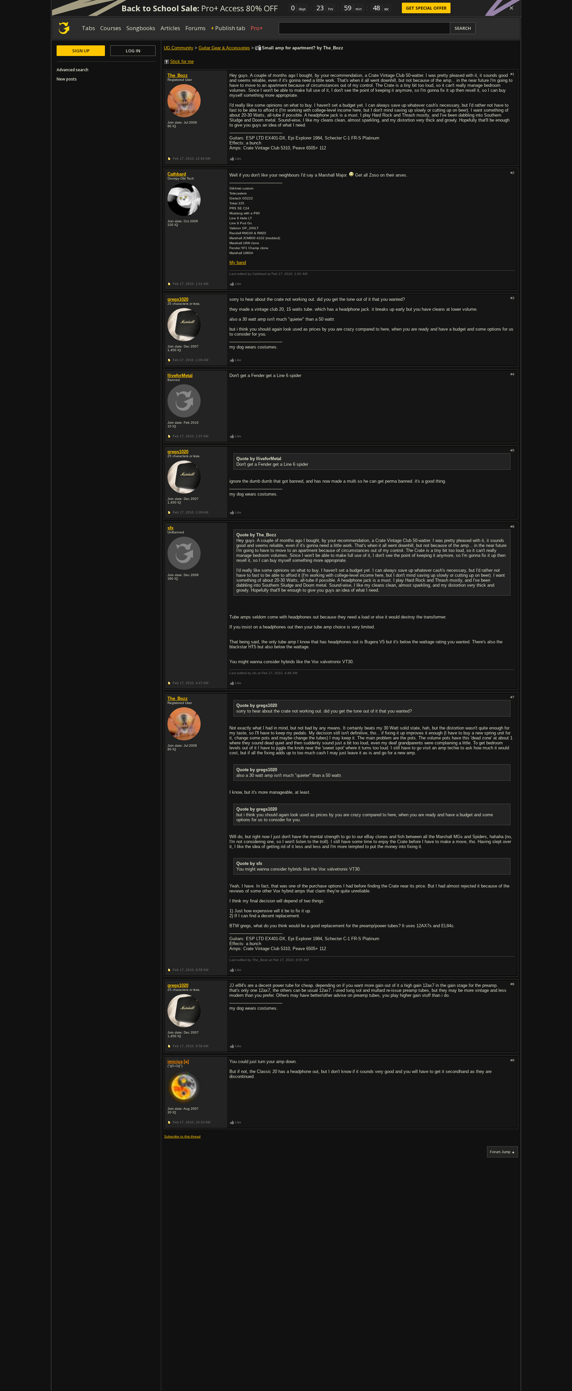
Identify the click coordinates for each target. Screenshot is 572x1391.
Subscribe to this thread (182, 1136)
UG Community (178, 47)
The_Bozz (177, 75)
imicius (175, 1061)
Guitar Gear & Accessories (224, 47)
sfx (170, 527)
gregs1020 (177, 299)
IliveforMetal (180, 375)
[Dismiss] (511, 8)
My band (237, 262)
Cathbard (176, 174)
